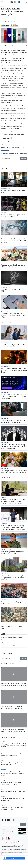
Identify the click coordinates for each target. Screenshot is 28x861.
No (3, 642)
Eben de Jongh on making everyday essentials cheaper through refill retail (13, 730)
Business (3, 212)
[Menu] (2, 2)
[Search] (26, 2)
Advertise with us (7, 831)
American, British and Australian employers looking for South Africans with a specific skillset (13, 501)
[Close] (26, 854)
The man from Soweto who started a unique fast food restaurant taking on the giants (13, 773)
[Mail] (14, 21)
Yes (3, 640)
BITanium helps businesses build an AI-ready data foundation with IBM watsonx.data (13, 396)
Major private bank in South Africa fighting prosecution (12, 808)
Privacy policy (6, 836)
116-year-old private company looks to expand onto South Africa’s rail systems (13, 578)
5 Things (3, 741)
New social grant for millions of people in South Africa (12, 552)
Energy (3, 760)
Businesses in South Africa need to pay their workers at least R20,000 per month (13, 241)
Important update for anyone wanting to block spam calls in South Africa (14, 315)
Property (3, 599)
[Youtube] (14, 842)
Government (4, 188)
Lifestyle (3, 311)
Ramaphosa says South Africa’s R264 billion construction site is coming (14, 266)
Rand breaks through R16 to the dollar (13, 791)
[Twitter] (5, 21)
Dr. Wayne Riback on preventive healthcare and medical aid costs (11, 707)
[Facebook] (2, 21)
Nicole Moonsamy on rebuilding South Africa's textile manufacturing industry (13, 684)
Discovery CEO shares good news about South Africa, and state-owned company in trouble (13, 745)
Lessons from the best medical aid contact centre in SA (13, 345)
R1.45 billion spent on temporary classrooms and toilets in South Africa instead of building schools (13, 527)
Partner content (6, 342)
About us (4, 829)
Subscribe (23, 158)
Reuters (3, 18)
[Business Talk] (19, 842)
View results (14, 648)
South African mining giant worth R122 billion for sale (13, 216)
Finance (3, 789)
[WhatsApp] (11, 21)
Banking (3, 6)
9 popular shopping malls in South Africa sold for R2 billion (12, 783)
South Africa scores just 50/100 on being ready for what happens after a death (14, 370)
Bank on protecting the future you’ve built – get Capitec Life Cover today (14, 471)
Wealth (3, 236)
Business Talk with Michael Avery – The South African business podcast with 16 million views (13, 446)
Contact (4, 833)
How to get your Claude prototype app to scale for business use (13, 421)
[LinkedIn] (8, 21)
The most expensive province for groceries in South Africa (11, 754)
